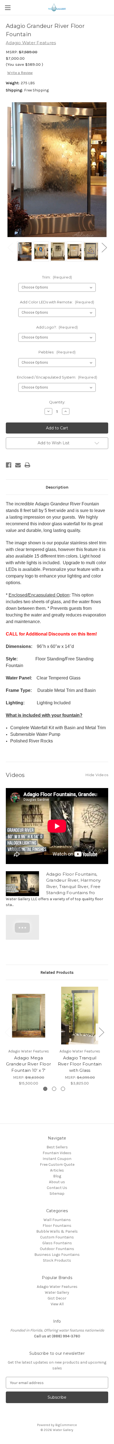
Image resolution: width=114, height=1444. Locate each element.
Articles (57, 1170)
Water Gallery (57, 1292)
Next (104, 247)
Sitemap (57, 1193)
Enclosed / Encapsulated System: (57, 377)
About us (57, 1182)
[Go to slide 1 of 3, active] (45, 1089)
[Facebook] (8, 465)
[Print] (27, 465)
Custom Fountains (57, 1237)
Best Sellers (57, 1147)
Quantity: (57, 402)
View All (57, 1304)
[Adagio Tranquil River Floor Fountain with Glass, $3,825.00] (80, 1015)
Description (57, 487)
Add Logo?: (57, 327)
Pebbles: (57, 352)
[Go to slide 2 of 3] (54, 1089)
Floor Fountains (57, 1225)
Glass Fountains (57, 1243)
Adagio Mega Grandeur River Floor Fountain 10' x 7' (28, 1064)
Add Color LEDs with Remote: (57, 302)
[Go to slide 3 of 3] (63, 1089)
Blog (57, 1176)
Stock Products (57, 1260)
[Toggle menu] (7, 7)
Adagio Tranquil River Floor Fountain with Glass (80, 1064)
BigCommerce (66, 1425)
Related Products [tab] (57, 972)
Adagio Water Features (57, 1286)
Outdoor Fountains (57, 1248)
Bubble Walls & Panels (57, 1231)
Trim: (57, 277)
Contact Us (57, 1187)
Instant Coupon (57, 1158)
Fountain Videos (57, 1153)
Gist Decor (57, 1298)
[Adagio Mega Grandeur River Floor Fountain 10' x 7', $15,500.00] (28, 1015)
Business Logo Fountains (57, 1254)
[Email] (18, 465)
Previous (9, 247)
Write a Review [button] (20, 72)
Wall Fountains (57, 1219)
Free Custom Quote (57, 1164)
